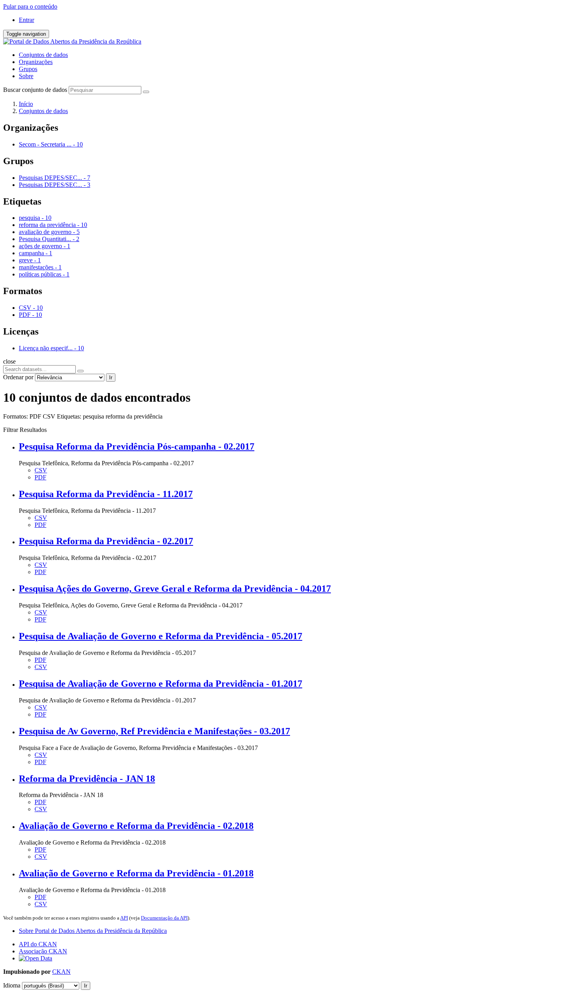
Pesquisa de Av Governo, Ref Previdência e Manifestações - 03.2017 (154, 731)
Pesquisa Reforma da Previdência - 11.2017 (106, 494)
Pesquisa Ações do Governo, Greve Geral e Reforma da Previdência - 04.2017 (175, 588)
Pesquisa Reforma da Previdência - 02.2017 (106, 541)
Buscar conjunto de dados (35, 89)
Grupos (28, 69)
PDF (40, 477)
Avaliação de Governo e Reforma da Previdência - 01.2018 (136, 873)
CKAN (61, 971)
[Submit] (146, 92)
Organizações (36, 62)
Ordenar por (18, 377)
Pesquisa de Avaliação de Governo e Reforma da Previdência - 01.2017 (160, 683)
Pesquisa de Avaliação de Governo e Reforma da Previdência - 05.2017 (160, 636)
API (124, 918)
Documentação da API (164, 918)
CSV (41, 470)
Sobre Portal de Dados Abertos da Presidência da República (93, 930)
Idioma (11, 985)
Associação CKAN (43, 951)
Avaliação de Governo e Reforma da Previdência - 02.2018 (136, 826)
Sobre (26, 76)
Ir (110, 377)
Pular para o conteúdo (30, 6)
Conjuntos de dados (43, 54)
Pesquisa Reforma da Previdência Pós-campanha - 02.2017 (136, 446)
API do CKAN (38, 944)
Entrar (26, 19)
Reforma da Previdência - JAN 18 (87, 779)
